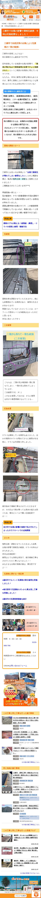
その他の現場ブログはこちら (30, 873)
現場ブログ (12, 23)
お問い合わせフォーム (18, 666)
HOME (4, 23)
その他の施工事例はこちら (31, 762)
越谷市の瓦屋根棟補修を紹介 (15, 599)
